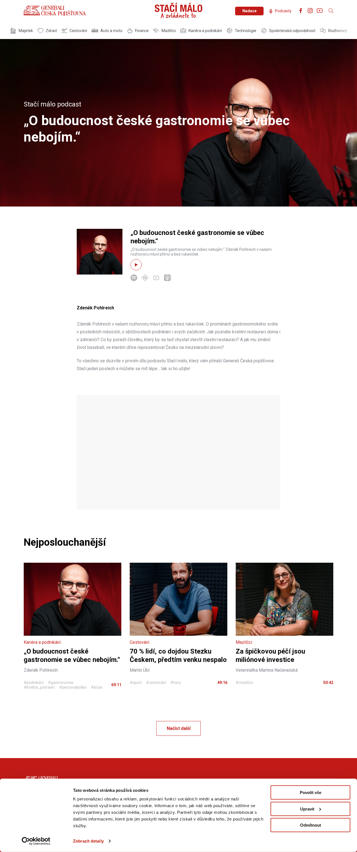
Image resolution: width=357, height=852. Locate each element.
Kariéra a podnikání (205, 30)
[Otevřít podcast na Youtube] (156, 279)
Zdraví (51, 30)
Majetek (26, 30)
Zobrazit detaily (88, 841)
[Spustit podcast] (136, 264)
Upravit (307, 808)
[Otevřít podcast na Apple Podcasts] (167, 279)
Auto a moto (111, 30)
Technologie (245, 30)
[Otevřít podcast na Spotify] (134, 279)
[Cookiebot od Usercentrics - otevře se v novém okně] (36, 841)
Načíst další (178, 728)
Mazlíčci (168, 30)
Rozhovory (337, 30)
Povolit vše (310, 792)
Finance (142, 30)
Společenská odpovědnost (292, 30)
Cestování (78, 30)
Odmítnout (310, 825)
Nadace (249, 11)
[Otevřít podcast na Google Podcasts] (145, 279)
